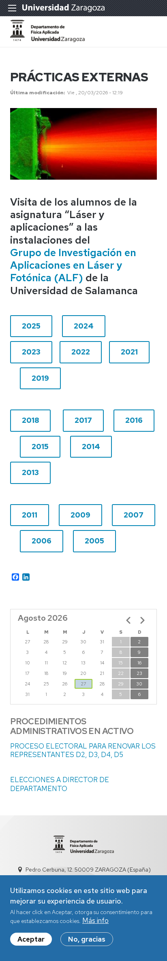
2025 (31, 326)
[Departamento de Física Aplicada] (47, 39)
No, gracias (86, 939)
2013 (30, 472)
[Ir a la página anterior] (128, 620)
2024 (84, 326)
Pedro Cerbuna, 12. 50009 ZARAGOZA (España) (88, 869)
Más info (95, 920)
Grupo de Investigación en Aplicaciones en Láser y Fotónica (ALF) (73, 265)
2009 (80, 515)
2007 (133, 515)
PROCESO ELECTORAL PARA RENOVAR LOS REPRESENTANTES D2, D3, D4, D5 (83, 750)
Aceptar (31, 939)
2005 (94, 540)
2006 (41, 540)
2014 (91, 446)
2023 (31, 351)
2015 (40, 446)
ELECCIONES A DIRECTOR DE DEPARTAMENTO (59, 784)
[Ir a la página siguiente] (142, 620)
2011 (29, 515)
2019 (40, 378)
